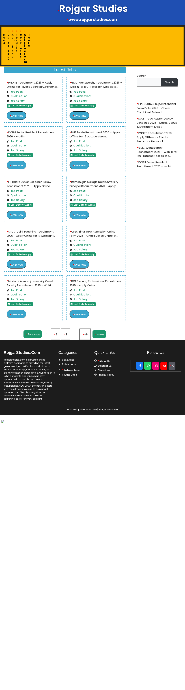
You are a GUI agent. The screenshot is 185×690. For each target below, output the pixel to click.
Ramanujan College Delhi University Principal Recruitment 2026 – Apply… (94, 184)
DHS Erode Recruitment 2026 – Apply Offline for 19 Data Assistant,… (95, 134)
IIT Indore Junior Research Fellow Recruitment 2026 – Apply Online (29, 184)
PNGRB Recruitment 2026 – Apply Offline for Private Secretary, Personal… (33, 85)
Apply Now (17, 116)
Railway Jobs (71, 370)
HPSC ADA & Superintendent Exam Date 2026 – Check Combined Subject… (156, 108)
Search (141, 76)
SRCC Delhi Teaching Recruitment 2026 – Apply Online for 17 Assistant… (31, 234)
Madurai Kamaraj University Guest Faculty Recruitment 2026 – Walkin (30, 283)
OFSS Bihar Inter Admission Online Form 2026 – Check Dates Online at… (94, 234)
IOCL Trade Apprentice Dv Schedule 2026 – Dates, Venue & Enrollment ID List (157, 123)
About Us (104, 361)
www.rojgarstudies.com (93, 19)
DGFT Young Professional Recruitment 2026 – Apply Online (96, 283)
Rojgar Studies (93, 8)
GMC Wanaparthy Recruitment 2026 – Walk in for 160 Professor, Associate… (96, 85)
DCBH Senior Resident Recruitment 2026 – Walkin (31, 134)
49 (86, 334)
